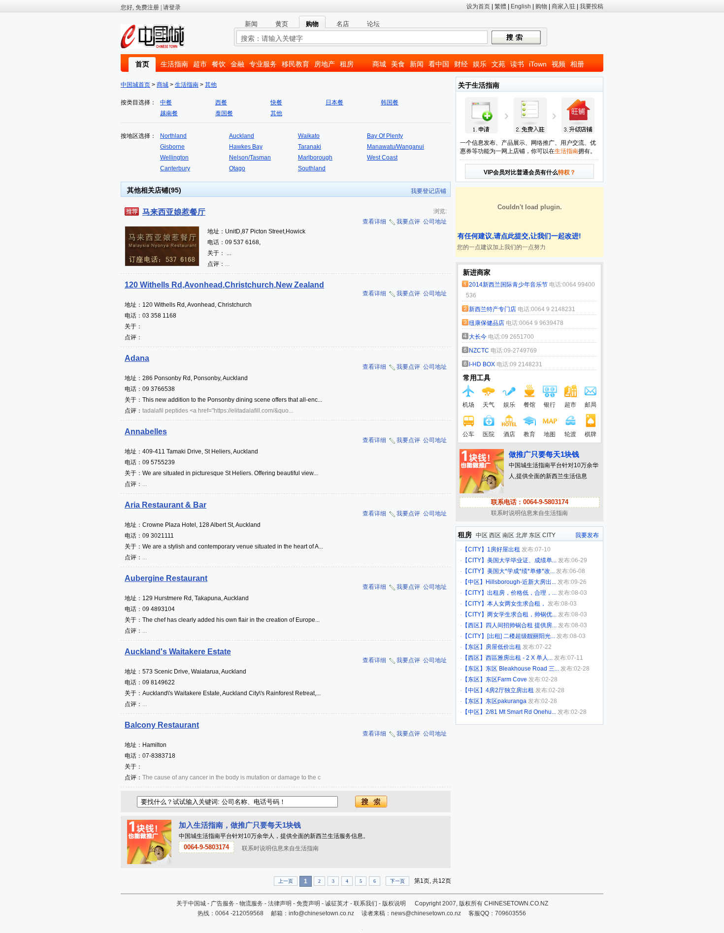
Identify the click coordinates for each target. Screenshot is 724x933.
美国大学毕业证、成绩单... (522, 560)
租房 (347, 64)
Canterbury (175, 168)
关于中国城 (191, 903)
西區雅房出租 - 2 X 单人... (519, 657)
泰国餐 (224, 113)
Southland (312, 168)
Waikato (309, 135)
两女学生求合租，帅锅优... (522, 614)
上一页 (285, 881)
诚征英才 (337, 903)
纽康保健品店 (486, 323)
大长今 (478, 336)
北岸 (521, 535)
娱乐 (480, 64)
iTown (538, 64)
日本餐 (334, 102)
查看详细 (374, 221)
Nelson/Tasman (250, 157)
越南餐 (169, 113)
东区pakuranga (506, 701)
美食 (398, 64)
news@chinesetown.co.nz (426, 913)
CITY (549, 535)
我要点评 (408, 221)
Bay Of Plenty (385, 135)
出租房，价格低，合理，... (522, 592)
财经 (461, 64)
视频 (558, 64)
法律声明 (280, 903)
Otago (237, 168)
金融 (237, 64)
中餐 (166, 102)
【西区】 (474, 625)
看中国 (438, 64)
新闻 (417, 64)
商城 (379, 64)
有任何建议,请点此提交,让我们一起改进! (518, 236)
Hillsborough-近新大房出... (521, 582)
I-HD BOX (482, 364)
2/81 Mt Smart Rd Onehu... (521, 711)
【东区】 (474, 646)
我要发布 (587, 535)
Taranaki (309, 146)
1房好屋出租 (503, 549)
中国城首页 (135, 84)
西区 (495, 535)
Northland (173, 135)
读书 (517, 64)
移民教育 (295, 64)
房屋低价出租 (503, 646)
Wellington (174, 157)
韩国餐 (389, 102)
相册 (577, 64)
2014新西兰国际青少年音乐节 (508, 284)
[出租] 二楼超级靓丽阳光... (521, 636)
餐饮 (219, 64)
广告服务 (222, 903)
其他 (211, 84)
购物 (541, 6)
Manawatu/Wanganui (395, 146)
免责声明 (308, 903)
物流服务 (251, 903)
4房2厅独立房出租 (510, 690)
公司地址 (435, 221)
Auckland (241, 135)
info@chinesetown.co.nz (321, 913)
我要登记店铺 (428, 191)
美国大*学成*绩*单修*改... (521, 571)
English (521, 6)
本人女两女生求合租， (516, 603)
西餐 (221, 102)
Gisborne (172, 146)
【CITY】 (474, 549)
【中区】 (474, 582)
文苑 (498, 64)
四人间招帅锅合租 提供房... (521, 625)
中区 (482, 535)
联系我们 (365, 903)
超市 (200, 64)
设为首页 (478, 6)
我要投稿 (591, 6)
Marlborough (315, 157)
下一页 (397, 881)
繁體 (500, 6)
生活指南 (174, 64)
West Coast (382, 157)
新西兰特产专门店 (492, 309)
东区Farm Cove (506, 679)
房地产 (324, 64)
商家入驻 (563, 6)
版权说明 (394, 903)
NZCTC (480, 350)
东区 (535, 535)
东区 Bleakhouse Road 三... (522, 668)
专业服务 (263, 64)
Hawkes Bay (246, 146)
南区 (508, 535)
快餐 (276, 102)
